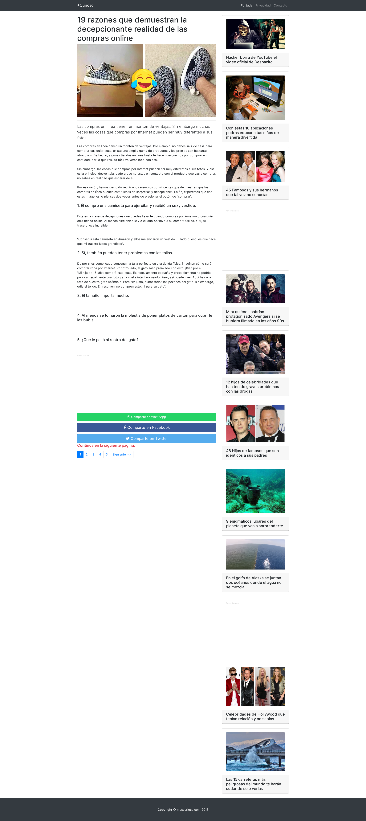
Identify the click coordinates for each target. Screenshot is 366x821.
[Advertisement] (146, 384)
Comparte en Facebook (148, 427)
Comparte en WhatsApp (148, 417)
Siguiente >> (121, 454)
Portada (247, 5)
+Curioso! (86, 5)
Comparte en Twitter (148, 438)
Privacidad (263, 5)
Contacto (280, 5)
